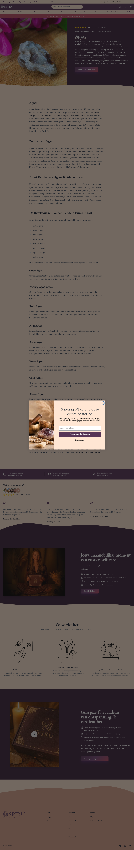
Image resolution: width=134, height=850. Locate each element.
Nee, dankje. (79, 440)
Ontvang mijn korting (80, 434)
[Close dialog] (102, 403)
